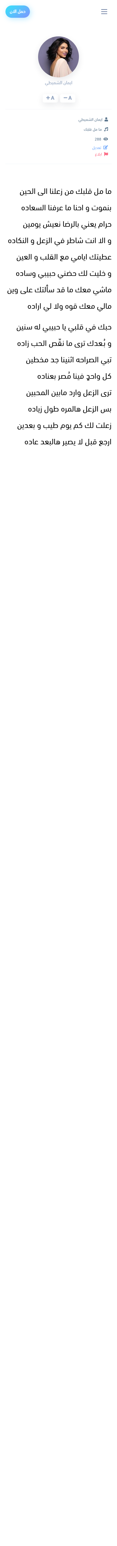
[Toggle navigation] (104, 11)
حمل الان (18, 11)
